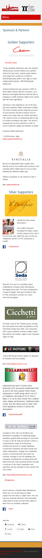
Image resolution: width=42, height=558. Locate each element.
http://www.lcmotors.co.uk (16, 364)
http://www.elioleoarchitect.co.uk (19, 475)
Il (9, 246)
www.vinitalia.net (13, 185)
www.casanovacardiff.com (13, 139)
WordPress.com (5, 554)
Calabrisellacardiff (16, 414)
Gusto (11, 509)
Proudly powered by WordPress (11, 551)
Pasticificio (14, 246)
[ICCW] (19, 12)
